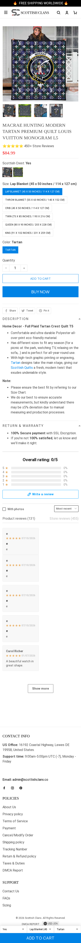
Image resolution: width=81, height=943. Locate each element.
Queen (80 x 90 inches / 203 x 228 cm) (28, 224)
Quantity (8, 260)
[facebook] (5, 788)
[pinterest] (22, 788)
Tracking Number (14, 849)
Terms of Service (15, 821)
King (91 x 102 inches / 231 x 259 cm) (27, 233)
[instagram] (14, 788)
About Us (9, 807)
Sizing (6, 905)
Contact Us (10, 891)
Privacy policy (12, 814)
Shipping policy (13, 842)
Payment (9, 828)
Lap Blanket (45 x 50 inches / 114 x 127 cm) (43, 184)
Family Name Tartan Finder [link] (21, 775)
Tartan (17, 242)
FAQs (6, 898)
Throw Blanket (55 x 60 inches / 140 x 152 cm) (35, 199)
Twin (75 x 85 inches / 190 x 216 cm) (27, 216)
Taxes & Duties (13, 863)
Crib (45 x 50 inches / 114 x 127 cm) (27, 208)
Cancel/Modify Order (17, 835)
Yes (28, 163)
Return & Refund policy (19, 856)
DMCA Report (12, 870)
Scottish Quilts (22, 368)
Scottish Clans (13, 768)
